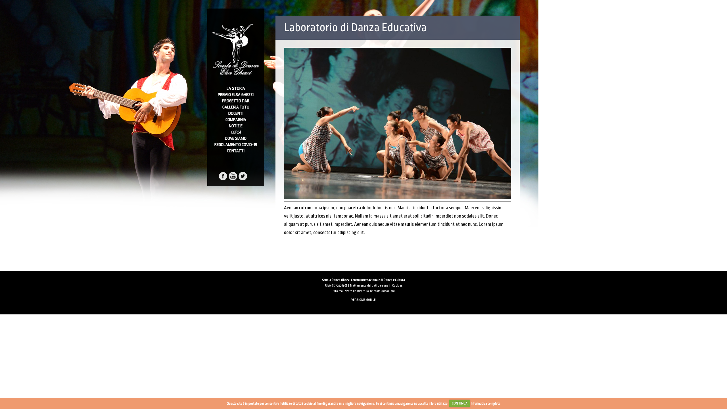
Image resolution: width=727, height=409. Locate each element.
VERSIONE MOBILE (363, 300)
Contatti (236, 151)
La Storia (236, 88)
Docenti (235, 113)
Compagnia (235, 119)
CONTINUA (459, 403)
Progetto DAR (235, 101)
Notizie (236, 126)
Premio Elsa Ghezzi (236, 94)
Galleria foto (235, 107)
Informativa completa (485, 403)
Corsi (236, 132)
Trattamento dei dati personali (370, 285)
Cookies (397, 285)
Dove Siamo (235, 138)
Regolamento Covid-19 (235, 144)
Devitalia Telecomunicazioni (376, 291)
